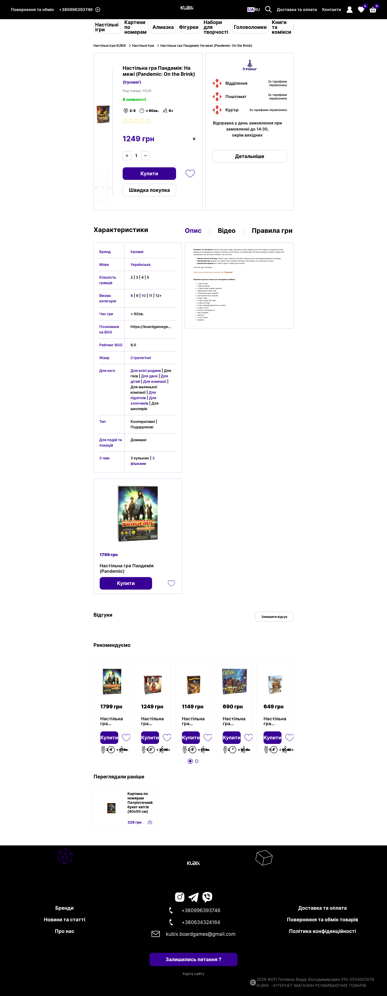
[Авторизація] (349, 9)
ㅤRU (257, 10)
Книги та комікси (281, 27)
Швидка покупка (149, 190)
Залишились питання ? (193, 959)
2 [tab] (196, 761)
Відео (227, 230)
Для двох (149, 376)
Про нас (64, 931)
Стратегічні (141, 358)
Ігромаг (137, 251)
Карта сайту (193, 973)
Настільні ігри (107, 27)
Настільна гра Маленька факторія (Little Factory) (275, 721)
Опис (193, 230)
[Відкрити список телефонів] (97, 9)
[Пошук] (268, 9)
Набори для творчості (216, 27)
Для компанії (154, 381)
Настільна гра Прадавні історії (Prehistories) (193, 721)
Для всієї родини (146, 370)
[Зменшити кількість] (145, 155)
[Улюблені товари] (126, 737)
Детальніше (249, 156)
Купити (149, 174)
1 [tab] (190, 761)
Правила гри (272, 230)
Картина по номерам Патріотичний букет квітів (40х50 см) (140, 802)
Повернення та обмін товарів (322, 920)
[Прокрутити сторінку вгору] (359, 976)
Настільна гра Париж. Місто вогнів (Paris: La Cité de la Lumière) (234, 721)
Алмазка (163, 27)
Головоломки (250, 27)
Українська (140, 264)
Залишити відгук (274, 617)
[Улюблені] (190, 173)
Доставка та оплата (297, 10)
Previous (96, 188)
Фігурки (188, 27)
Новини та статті (64, 920)
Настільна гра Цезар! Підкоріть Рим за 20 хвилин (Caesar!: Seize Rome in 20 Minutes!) (152, 721)
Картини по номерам (135, 27)
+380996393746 (76, 10)
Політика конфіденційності (322, 931)
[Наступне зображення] (99, 187)
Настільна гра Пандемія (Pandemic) (112, 721)
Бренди (64, 908)
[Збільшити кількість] (127, 155)
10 (144, 295)
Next (109, 188)
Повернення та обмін (32, 10)
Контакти (331, 10)
